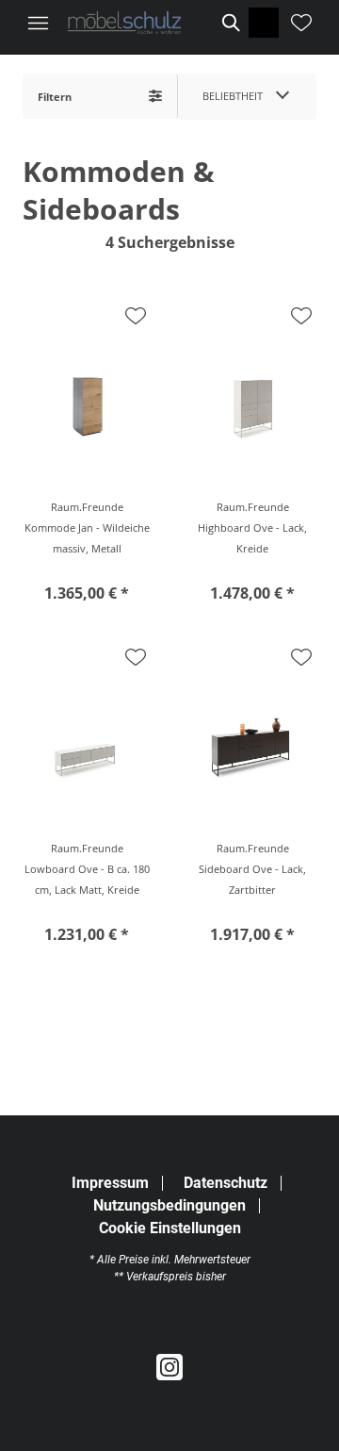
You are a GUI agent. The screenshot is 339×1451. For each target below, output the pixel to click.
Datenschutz (225, 1183)
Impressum (110, 1183)
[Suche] (230, 22)
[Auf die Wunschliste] (136, 316)
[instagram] (169, 1368)
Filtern (55, 97)
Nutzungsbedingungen (169, 1205)
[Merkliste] (301, 23)
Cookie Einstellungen (170, 1228)
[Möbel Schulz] (124, 23)
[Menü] (38, 23)
